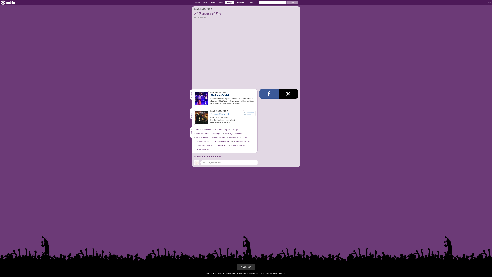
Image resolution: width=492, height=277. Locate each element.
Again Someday (203, 149)
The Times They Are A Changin (226, 130)
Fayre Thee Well (202, 137)
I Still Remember (202, 134)
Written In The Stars (203, 130)
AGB (275, 273)
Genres (251, 3)
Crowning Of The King (233, 134)
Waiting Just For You (241, 141)
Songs (229, 3)
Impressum (230, 273)
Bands (213, 3)
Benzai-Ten (222, 145)
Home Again (216, 134)
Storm (244, 137)
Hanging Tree (233, 137)
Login (489, 2)
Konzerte (240, 3)
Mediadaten (253, 273)
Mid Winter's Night (204, 141)
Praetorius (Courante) (205, 145)
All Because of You (222, 141)
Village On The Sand (238, 145)
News (205, 3)
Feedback (283, 273)
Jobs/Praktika (265, 273)
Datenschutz (242, 273)
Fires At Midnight (218, 137)
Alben (221, 3)
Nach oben (246, 267)
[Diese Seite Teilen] (269, 94)
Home (197, 3)
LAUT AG (220, 273)
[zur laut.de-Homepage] (10, 2)
